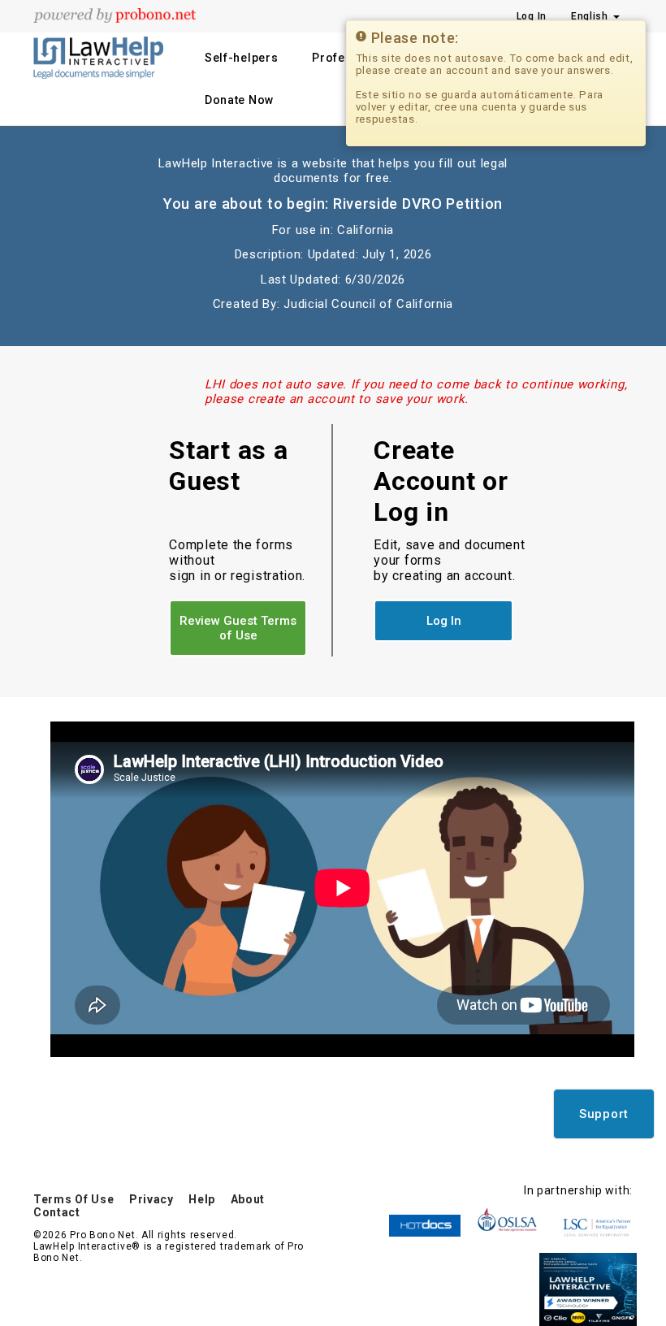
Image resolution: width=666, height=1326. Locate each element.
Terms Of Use (73, 1199)
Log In (532, 16)
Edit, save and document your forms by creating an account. (449, 560)
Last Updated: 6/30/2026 (333, 279)
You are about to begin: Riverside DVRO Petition (333, 203)
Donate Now (239, 99)
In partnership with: (578, 1190)
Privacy (151, 1199)
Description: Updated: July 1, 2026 (333, 254)
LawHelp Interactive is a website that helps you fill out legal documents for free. (333, 170)
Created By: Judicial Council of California (333, 304)
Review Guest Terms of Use (237, 628)
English (591, 16)
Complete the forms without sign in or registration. (237, 560)
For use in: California (333, 230)
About (248, 1199)
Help (201, 1199)
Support (604, 1114)
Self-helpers (241, 57)
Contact (56, 1212)
